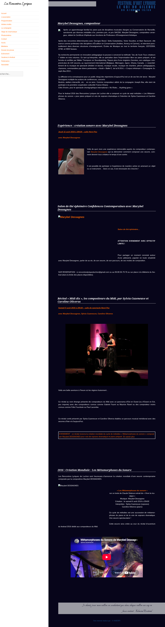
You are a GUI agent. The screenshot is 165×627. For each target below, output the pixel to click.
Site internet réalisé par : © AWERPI (106, 621)
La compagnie (6, 28)
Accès (3, 43)
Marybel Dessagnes (99, 152)
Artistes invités (6, 24)
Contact (4, 39)
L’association (5, 17)
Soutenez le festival (8, 57)
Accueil (3, 13)
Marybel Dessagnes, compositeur (79, 23)
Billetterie (4, 46)
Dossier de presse (7, 50)
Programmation (6, 21)
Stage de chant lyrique (9, 32)
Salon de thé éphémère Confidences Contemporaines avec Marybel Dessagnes (100, 207)
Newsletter (5, 65)
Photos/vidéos (6, 35)
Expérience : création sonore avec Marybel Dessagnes (92, 125)
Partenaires (5, 61)
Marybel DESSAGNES (71, 437)
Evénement (5, 54)
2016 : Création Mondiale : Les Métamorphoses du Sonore (94, 470)
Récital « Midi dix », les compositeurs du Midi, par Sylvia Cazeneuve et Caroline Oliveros (103, 300)
